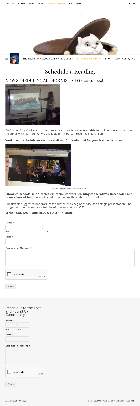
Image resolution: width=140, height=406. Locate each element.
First (7, 231)
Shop (70, 3)
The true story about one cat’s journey (25, 3)
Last (47, 231)
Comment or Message (18, 248)
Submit (11, 286)
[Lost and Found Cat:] (14, 58)
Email (9, 236)
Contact (78, 3)
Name (9, 222)
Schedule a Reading (56, 3)
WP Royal (23, 401)
